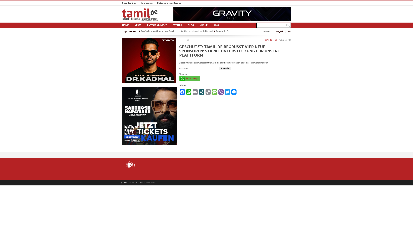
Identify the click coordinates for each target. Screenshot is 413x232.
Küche (204, 25)
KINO (216, 25)
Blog (191, 25)
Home (125, 25)
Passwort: (184, 68)
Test (187, 40)
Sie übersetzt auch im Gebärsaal (197, 31)
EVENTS (177, 25)
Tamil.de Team (270, 40)
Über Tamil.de (129, 3)
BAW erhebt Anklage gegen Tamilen (159, 31)
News (138, 25)
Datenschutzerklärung (169, 3)
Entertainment (157, 25)
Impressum (147, 3)
